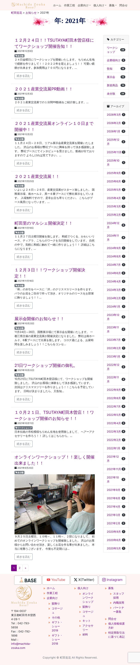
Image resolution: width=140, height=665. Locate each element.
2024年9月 (115, 248)
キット (86, 620)
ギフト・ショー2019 (57, 626)
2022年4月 (115, 423)
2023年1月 (115, 356)
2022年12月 (115, 367)
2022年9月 (115, 389)
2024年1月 (115, 306)
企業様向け (115, 60)
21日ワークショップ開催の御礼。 (46, 365)
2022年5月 (115, 414)
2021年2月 (115, 523)
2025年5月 (115, 189)
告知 (115, 68)
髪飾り (56, 603)
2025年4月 (115, 198)
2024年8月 (115, 256)
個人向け (98, 5)
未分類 (20, 55)
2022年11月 (115, 379)
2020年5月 (115, 548)
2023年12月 (115, 317)
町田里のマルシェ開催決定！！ (44, 223)
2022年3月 (115, 431)
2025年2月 (115, 214)
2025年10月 (115, 162)
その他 (56, 617)
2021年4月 (115, 506)
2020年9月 (115, 531)
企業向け (83, 5)
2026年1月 (115, 131)
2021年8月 (115, 498)
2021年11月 (115, 469)
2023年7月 (115, 339)
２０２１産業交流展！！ (37, 176)
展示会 (115, 77)
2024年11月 (115, 237)
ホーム (57, 5)
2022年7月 (115, 406)
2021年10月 (115, 479)
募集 (112, 5)
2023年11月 (115, 329)
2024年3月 (115, 289)
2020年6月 (115, 540)
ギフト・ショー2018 (57, 639)
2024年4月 (115, 281)
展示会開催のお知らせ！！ (39, 318)
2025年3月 (115, 206)
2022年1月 (115, 448)
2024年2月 (115, 298)
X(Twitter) (85, 580)
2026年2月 (115, 123)
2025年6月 (115, 181)
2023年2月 (115, 348)
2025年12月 (115, 141)
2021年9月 (115, 490)
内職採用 (118, 602)
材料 (85, 634)
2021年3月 (115, 515)
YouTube (57, 580)
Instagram (114, 580)
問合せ (123, 5)
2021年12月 (115, 458)
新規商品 (115, 85)
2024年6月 (115, 273)
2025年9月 (115, 173)
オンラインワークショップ (87, 597)
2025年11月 (115, 152)
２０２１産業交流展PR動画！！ (44, 88)
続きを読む (23, 75)
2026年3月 (115, 114)
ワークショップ (24, 428)
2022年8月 (115, 398)
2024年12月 (115, 225)
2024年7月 (115, 264)
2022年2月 (115, 440)
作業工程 (69, 5)
